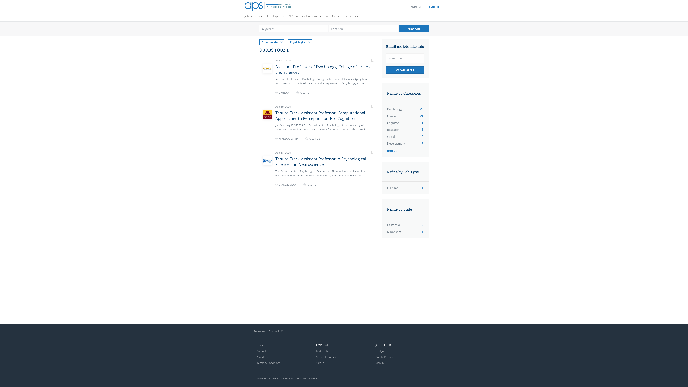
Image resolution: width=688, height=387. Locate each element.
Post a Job (322, 351)
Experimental (270, 42)
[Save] (369, 61)
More (391, 150)
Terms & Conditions (268, 363)
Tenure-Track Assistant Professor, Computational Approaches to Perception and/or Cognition (320, 115)
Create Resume (385, 357)
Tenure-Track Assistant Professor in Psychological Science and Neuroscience (320, 161)
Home (260, 345)
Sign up (434, 7)
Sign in (416, 7)
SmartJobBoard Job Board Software (300, 378)
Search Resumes (326, 357)
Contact (261, 351)
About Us (262, 357)
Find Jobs (414, 28)
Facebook (274, 331)
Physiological (298, 42)
